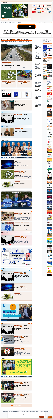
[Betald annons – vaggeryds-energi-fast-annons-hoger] (6, 94)
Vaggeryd (20, 39)
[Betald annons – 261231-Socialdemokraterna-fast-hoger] (49, 197)
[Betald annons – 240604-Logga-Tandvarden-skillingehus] (49, 78)
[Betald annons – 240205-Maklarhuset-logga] (49, 125)
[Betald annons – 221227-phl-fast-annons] (44, 12)
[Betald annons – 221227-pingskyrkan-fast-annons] (49, 146)
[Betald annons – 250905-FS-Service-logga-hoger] (49, 89)
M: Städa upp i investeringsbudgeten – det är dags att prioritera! (38, 58)
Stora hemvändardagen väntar (37, 80)
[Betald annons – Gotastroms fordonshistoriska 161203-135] (49, 271)
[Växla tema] (51, 36)
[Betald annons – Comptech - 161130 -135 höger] (49, 163)
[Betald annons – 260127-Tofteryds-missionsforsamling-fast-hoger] (49, 139)
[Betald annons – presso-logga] (49, 160)
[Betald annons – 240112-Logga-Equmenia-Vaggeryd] (49, 128)
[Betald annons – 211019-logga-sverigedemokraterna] (49, 207)
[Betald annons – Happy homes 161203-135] (49, 106)
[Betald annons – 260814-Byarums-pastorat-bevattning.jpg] (45, 79)
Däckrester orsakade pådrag (38, 43)
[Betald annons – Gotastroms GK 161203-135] (49, 228)
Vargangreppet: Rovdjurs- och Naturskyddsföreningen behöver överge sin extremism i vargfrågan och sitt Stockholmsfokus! (38, 89)
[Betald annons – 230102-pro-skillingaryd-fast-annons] (49, 259)
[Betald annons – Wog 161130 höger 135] (49, 165)
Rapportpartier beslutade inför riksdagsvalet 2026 (38, 53)
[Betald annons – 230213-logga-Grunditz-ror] (49, 82)
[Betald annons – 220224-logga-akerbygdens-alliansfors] (49, 144)
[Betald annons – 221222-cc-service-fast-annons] (49, 156)
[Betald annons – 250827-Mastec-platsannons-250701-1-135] (45, 61)
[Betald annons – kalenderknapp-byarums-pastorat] (39, 12)
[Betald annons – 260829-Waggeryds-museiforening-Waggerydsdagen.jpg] (16, 94)
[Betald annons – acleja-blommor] (49, 101)
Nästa (19, 405)
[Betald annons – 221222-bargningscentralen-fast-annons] (49, 154)
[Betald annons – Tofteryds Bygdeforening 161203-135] (49, 243)
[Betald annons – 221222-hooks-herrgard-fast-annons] (49, 46)
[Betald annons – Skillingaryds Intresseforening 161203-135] (49, 268)
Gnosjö (27, 39)
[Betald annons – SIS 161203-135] (49, 230)
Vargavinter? (37, 83)
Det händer (6, 22)
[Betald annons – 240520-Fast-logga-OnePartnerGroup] (34, 5)
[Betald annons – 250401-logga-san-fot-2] (49, 66)
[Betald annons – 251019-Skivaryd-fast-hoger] (49, 246)
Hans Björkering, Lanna (37, 72)
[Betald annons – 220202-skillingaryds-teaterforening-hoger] (49, 251)
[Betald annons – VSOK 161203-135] (49, 234)
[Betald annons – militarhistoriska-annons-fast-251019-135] (49, 239)
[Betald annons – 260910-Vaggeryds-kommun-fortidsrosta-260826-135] (45, 72)
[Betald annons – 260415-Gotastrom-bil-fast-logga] (49, 5)
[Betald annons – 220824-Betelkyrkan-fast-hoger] (49, 135)
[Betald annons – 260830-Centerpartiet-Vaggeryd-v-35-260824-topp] (16, 11)
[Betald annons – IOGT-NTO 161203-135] (49, 241)
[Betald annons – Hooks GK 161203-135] (49, 218)
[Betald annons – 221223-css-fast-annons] (49, 79)
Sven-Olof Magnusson (37, 98)
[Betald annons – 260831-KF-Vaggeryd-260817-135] (45, 67)
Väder (1, 22)
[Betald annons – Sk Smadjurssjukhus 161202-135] (49, 60)
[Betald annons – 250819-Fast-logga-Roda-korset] (49, 99)
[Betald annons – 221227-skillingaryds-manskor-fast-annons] (49, 257)
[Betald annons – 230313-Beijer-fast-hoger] (49, 96)
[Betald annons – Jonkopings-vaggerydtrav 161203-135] (49, 225)
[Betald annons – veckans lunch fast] (49, 48)
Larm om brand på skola (38, 48)
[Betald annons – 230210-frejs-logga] (49, 110)
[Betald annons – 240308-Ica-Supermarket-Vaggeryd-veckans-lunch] (49, 50)
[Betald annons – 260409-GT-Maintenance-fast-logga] (49, 9)
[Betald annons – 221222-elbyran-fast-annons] (39, 9)
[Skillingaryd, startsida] (26, 26)
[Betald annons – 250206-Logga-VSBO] (49, 124)
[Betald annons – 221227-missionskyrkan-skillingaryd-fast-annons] (49, 130)
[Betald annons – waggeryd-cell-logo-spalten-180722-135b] (49, 170)
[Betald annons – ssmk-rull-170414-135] (49, 216)
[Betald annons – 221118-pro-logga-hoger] (49, 264)
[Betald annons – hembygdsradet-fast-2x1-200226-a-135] (49, 255)
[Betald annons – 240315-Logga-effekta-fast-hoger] (49, 70)
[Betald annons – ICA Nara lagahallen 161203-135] (49, 56)
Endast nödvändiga (35, 416)
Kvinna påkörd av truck (37, 94)
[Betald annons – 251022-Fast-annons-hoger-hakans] (49, 87)
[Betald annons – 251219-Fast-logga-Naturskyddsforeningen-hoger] (49, 266)
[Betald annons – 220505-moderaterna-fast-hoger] (49, 202)
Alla (17, 39)
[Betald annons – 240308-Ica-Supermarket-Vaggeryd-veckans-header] (44, 5)
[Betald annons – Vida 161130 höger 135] (49, 175)
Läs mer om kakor (11, 416)
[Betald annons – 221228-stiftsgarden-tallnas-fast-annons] (39, 5)
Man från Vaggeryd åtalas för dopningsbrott (38, 106)
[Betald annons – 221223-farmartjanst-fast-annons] (49, 72)
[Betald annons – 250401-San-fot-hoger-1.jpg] (49, 74)
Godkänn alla (42, 416)
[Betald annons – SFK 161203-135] (49, 220)
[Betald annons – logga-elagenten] (34, 12)
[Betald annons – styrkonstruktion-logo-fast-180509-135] (49, 168)
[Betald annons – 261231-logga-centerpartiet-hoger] (49, 185)
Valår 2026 (9, 22)
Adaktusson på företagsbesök (37, 64)
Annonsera (17, 22)
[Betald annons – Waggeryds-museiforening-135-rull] (49, 262)
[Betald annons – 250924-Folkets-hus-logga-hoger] (49, 113)
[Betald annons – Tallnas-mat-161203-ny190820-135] (49, 53)
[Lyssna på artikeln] (31, 211)
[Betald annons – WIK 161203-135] (49, 232)
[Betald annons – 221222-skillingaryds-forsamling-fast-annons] (44, 8)
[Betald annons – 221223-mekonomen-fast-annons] (49, 152)
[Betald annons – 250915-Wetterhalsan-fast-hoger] (49, 12)
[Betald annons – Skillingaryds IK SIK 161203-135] (49, 213)
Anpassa (29, 416)
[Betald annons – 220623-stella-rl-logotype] (49, 119)
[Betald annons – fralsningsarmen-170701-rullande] (49, 142)
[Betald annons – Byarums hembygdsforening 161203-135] (49, 248)
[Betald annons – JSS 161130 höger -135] (49, 173)
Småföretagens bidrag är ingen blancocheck (37, 102)
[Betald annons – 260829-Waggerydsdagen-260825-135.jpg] (26, 94)
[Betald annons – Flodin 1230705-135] (49, 118)
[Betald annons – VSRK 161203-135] (49, 223)
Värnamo (24, 39)
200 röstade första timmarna (38, 76)
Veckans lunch (13, 22)
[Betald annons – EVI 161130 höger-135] (49, 178)
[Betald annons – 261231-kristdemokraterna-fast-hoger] (49, 191)
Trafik (3, 22)
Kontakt (20, 22)
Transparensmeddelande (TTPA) (5, 19)
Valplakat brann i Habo (37, 68)
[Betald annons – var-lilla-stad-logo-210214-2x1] (34, 9)
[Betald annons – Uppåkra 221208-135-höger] (49, 180)
